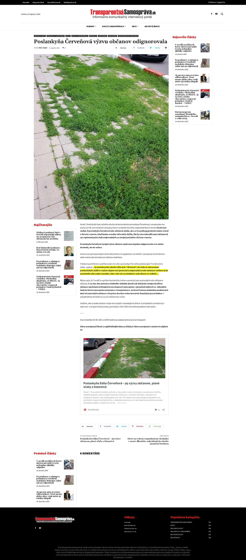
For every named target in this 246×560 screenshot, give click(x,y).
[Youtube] (216, 14)
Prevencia (93, 36)
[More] (166, 47)
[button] (222, 14)
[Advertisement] (55, 315)
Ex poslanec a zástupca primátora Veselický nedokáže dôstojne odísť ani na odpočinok (48, 264)
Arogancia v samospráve (55, 36)
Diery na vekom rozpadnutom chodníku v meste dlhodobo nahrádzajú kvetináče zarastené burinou (148, 441)
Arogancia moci (39, 36)
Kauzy (68, 36)
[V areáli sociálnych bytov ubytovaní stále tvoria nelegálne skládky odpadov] (69, 464)
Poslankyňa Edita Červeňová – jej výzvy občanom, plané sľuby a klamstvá (100, 439)
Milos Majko (43, 48)
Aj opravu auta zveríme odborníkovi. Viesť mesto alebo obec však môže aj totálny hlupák (49, 495)
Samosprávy (112, 36)
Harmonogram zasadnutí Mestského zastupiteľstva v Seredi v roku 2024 (186, 115)
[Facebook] (211, 14)
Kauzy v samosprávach (80, 36)
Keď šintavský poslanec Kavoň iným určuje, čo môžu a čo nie (48, 250)
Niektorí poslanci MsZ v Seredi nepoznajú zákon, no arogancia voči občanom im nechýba (48, 235)
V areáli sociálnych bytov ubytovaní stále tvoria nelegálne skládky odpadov (49, 464)
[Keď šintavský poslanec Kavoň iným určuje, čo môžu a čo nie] (69, 251)
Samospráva (102, 36)
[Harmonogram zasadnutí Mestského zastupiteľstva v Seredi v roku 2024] (205, 115)
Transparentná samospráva (128, 36)
